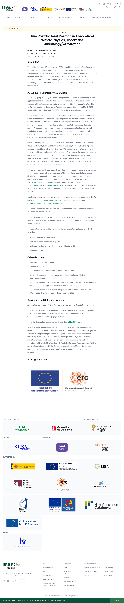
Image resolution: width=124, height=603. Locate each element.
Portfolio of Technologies (92, 567)
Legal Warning (108, 567)
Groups (66, 567)
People (45, 571)
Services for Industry (90, 571)
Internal (22, 581)
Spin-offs (87, 575)
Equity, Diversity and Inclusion (101, 17)
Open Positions (48, 567)
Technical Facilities (70, 585)
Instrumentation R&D (70, 581)
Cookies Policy (108, 571)
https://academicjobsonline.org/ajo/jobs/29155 (46, 203)
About (9, 17)
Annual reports (48, 575)
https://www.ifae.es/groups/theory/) (43, 185)
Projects (66, 578)
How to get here (48, 579)
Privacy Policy (108, 575)
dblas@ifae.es (74, 322)
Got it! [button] (117, 600)
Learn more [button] (61, 600)
